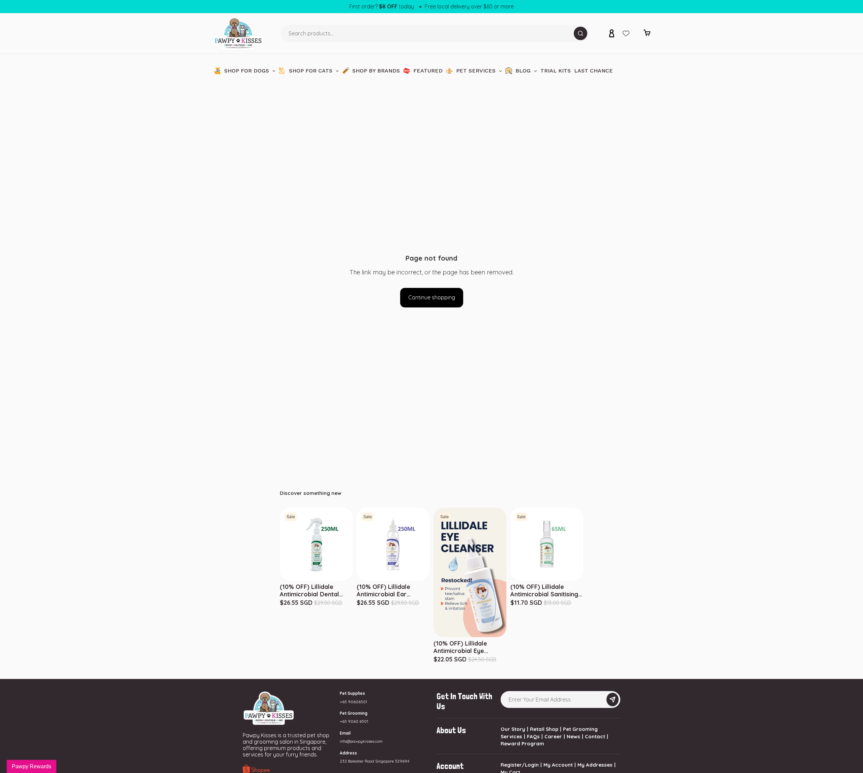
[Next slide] (582, 544)
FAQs (533, 736)
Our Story (513, 729)
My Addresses (595, 765)
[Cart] (647, 34)
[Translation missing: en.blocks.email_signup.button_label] (612, 699)
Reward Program (522, 743)
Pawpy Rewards (31, 766)
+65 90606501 (353, 701)
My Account (558, 765)
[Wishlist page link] (626, 33)
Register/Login (520, 765)
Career (553, 736)
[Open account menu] (611, 33)
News (573, 736)
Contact (595, 736)
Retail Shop (544, 729)
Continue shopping (431, 297)
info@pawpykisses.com (361, 741)
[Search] (580, 33)
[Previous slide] (511, 544)
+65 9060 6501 (354, 721)
